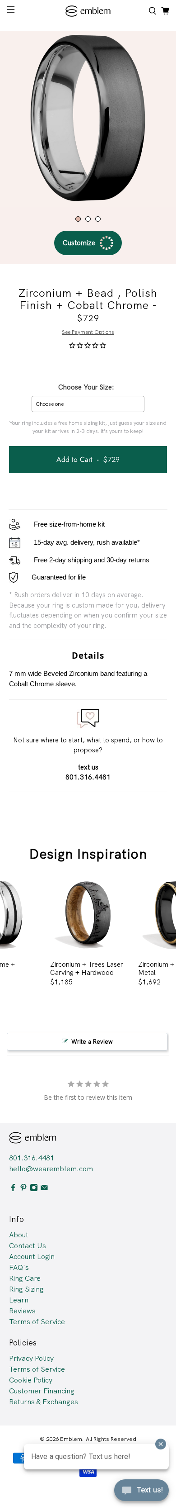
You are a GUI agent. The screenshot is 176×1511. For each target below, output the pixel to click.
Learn (18, 1300)
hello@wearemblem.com (51, 1169)
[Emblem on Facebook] (13, 1189)
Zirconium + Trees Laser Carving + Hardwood (86, 968)
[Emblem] (88, 11)
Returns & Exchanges (43, 1401)
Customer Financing (41, 1391)
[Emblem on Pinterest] (23, 1189)
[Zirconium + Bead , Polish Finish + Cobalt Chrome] (88, 119)
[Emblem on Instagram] (34, 1189)
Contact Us (27, 1245)
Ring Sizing (26, 1289)
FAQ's (19, 1267)
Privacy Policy (31, 1358)
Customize (79, 242)
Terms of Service (37, 1321)
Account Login (32, 1256)
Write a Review (92, 1041)
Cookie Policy (30, 1380)
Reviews (22, 1311)
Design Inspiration (88, 854)
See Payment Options (88, 332)
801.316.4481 (31, 1158)
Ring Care (25, 1278)
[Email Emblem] (44, 1189)
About (18, 1235)
